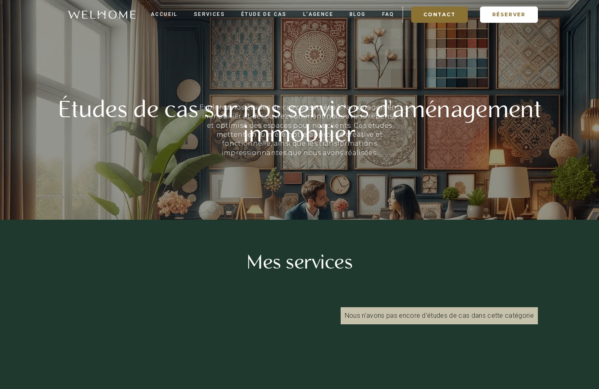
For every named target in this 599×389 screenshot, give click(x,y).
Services (209, 14)
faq (388, 14)
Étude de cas (264, 14)
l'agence (318, 14)
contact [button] (439, 14)
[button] (509, 15)
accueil (164, 14)
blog (358, 14)
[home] (102, 14)
